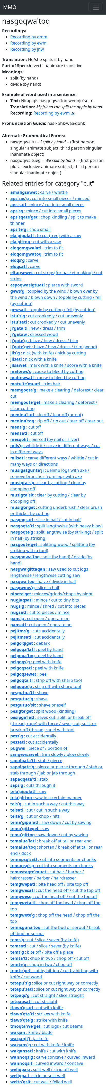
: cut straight (33, 1001)
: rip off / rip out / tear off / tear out (56, 421)
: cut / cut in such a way (39, 810)
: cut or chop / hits (35, 816)
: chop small (30, 229)
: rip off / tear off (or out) (46, 414)
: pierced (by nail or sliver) (44, 439)
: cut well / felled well (41, 1082)
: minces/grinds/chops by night (51, 594)
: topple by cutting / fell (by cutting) (52, 309)
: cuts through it (32, 785)
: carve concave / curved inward (52, 1057)
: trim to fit (36, 248)
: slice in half (34, 587)
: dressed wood (34, 334)
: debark (30, 643)
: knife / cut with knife (43, 1051)
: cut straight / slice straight (47, 995)
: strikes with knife (40, 1014)
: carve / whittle (39, 192)
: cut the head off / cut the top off (55, 890)
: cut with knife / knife (42, 1045)
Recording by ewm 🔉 (54, 113)
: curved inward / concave (46, 1063)
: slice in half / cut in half (45, 519)
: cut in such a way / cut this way (47, 804)
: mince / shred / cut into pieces (48, 606)
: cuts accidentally (37, 631)
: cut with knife (36, 1007)
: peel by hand (36, 649)
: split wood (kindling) (43, 711)
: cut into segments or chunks (53, 859)
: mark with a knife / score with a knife (56, 365)
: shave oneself (38, 705)
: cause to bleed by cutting (47, 371)
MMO (9, 7)
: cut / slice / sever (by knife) (44, 940)
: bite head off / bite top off (49, 884)
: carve (24, 260)
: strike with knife (39, 1020)
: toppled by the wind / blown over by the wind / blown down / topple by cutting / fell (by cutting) (55, 297)
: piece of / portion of (38, 748)
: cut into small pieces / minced (50, 198)
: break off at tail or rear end (51, 841)
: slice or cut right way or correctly (54, 983)
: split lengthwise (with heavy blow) (56, 526)
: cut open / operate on (39, 618)
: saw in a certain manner (46, 797)
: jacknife (29, 1038)
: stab (29, 779)
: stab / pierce (36, 760)
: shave (29, 692)
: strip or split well (37, 1075)
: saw (28, 791)
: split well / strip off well (44, 1069)
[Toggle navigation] (96, 7)
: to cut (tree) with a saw (45, 235)
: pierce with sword (46, 285)
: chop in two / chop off (41, 964)
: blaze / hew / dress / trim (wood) (53, 347)
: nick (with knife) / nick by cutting (48, 353)
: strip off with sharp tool (46, 680)
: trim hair (35, 384)
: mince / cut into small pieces (47, 204)
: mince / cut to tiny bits (44, 600)
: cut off (25, 427)
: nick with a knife (33, 359)
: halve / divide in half (43, 581)
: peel (29, 674)
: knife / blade (31, 1032)
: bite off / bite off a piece (41, 952)
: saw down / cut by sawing (51, 822)
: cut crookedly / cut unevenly (46, 316)
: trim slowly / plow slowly (49, 754)
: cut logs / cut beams (46, 1026)
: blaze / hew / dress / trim (44, 340)
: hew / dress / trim (37, 328)
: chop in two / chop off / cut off (49, 958)
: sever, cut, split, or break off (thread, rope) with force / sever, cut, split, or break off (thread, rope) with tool (53, 724)
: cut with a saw (35, 242)
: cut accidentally (37, 637)
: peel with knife (35, 662)
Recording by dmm (28, 37)
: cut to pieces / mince (39, 612)
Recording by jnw (27, 49)
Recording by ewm (28, 43)
